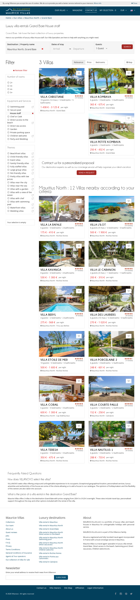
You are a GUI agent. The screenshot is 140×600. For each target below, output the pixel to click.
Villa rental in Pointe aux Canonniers (49, 557)
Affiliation (79, 588)
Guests (99, 44)
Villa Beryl (48, 314)
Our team (10, 525)
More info (97, 3)
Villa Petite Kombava (105, 141)
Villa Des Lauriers (103, 314)
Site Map (68, 588)
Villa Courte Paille (104, 404)
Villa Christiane (52, 96)
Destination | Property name (20, 44)
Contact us (91, 10)
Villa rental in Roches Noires (50, 553)
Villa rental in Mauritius (48, 522)
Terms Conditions (13, 549)
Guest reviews (11, 532)
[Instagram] (120, 594)
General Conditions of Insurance (19, 553)
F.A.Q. (8, 542)
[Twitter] (131, 594)
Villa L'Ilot (98, 224)
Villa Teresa (49, 449)
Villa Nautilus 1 (101, 449)
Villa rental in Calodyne (48, 562)
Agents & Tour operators (16, 556)
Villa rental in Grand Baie (49, 529)
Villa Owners (55, 588)
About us (9, 529)
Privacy (9, 546)
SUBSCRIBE (61, 577)
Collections (10, 522)
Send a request (86, 172)
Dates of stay (58, 44)
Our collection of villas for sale (18, 559)
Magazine (77, 10)
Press (8, 539)
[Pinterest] (126, 594)
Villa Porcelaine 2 (103, 359)
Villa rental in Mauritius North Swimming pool (51, 538)
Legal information (95, 588)
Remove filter (21, 70)
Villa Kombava (100, 96)
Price (89, 62)
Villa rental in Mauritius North (51, 525)
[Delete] (33, 113)
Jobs (7, 536)
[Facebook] (115, 594)
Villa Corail (49, 404)
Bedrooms (101, 62)
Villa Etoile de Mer (54, 359)
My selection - (108, 10)
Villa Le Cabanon (103, 269)
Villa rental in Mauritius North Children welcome (51, 549)
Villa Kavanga (50, 269)
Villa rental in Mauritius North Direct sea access (51, 543)
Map (130, 62)
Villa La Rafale (51, 224)
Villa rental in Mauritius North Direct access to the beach (51, 533)
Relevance (78, 62)
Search (127, 46)
